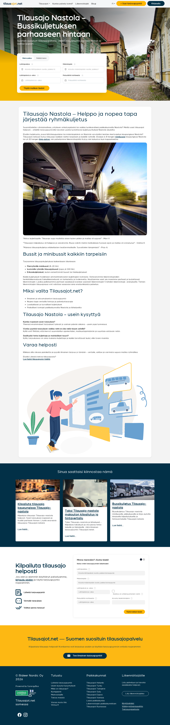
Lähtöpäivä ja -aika (86, 588)
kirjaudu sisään (24, 579)
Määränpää (83, 578)
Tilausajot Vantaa (95, 698)
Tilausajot (43, 4)
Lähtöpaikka (83, 569)
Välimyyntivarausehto (132, 706)
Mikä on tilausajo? (59, 689)
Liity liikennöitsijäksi (136, 693)
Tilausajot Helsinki (95, 683)
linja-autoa (44, 139)
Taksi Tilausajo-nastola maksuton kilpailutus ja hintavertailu (82, 514)
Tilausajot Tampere (95, 689)
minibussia (120, 137)
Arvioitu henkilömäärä (122, 598)
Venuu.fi (55, 705)
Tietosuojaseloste (130, 709)
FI (113, 4)
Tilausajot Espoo (94, 695)
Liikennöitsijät (82, 4)
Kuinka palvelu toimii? (62, 4)
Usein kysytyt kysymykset (63, 686)
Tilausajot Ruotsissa (96, 707)
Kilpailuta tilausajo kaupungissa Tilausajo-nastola (34, 507)
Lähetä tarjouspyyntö (61, 683)
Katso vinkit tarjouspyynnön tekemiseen (93, 564)
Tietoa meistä (57, 698)
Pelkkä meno (41, 58)
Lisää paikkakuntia (95, 701)
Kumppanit (56, 692)
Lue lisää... (23, 529)
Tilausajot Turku (94, 686)
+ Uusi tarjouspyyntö (131, 3)
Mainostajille (57, 695)
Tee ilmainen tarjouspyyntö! (88, 655)
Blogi (93, 4)
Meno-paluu (27, 58)
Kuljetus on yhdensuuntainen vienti (127, 594)
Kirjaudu (155, 3)
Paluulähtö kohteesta (86, 598)
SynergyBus (33, 686)
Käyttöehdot (128, 703)
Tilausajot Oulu (93, 692)
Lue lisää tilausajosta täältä (36, 359)
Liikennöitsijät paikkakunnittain (101, 704)
